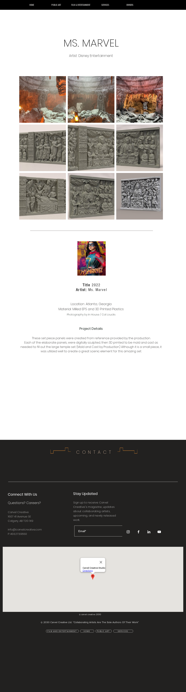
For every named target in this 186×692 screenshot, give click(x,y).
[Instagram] (128, 532)
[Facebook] (138, 532)
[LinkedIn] (149, 532)
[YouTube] (159, 532)
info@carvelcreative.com (25, 529)
